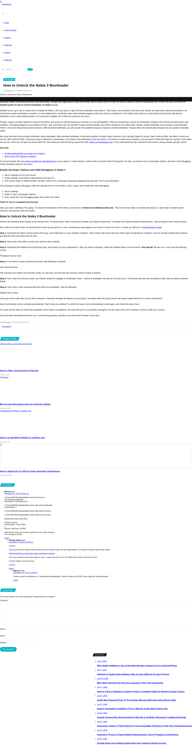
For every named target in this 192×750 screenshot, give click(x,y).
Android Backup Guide (152, 227)
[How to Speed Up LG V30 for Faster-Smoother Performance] (95, 456)
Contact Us (62, 657)
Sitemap (84, 657)
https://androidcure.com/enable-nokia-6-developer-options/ (32, 553)
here (47, 233)
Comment (4, 600)
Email (3, 636)
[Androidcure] (5, 4)
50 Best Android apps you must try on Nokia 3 (24, 153)
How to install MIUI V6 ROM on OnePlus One (22, 438)
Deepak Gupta (9, 90)
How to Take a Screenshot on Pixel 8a (19, 370)
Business (8, 45)
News (6, 23)
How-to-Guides (10, 30)
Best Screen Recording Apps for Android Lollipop (25, 404)
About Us (8, 60)
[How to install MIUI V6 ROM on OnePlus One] (95, 422)
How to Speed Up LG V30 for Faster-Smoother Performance (30, 471)
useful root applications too (101, 142)
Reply (6, 538)
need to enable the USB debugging (40, 161)
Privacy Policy (73, 657)
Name (3, 629)
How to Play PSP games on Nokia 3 (20, 156)
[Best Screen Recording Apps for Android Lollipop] (95, 388)
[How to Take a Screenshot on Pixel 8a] (95, 355)
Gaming (7, 38)
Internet (7, 53)
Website (3, 643)
